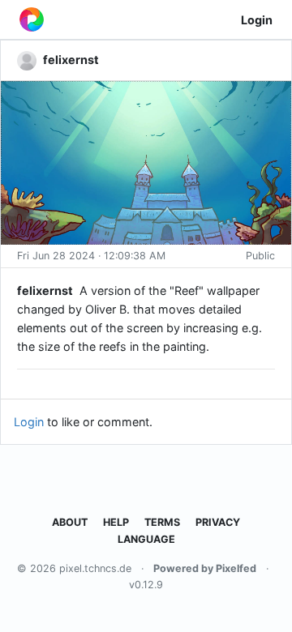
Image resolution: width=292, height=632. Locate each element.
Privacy (217, 522)
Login (257, 20)
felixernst (45, 290)
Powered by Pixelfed (204, 568)
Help (116, 522)
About (70, 522)
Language (146, 539)
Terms (162, 522)
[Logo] (31, 19)
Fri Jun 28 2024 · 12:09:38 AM (91, 256)
